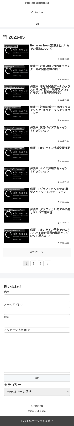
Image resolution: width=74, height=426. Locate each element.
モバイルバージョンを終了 (37, 421)
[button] (67, 330)
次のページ (37, 251)
